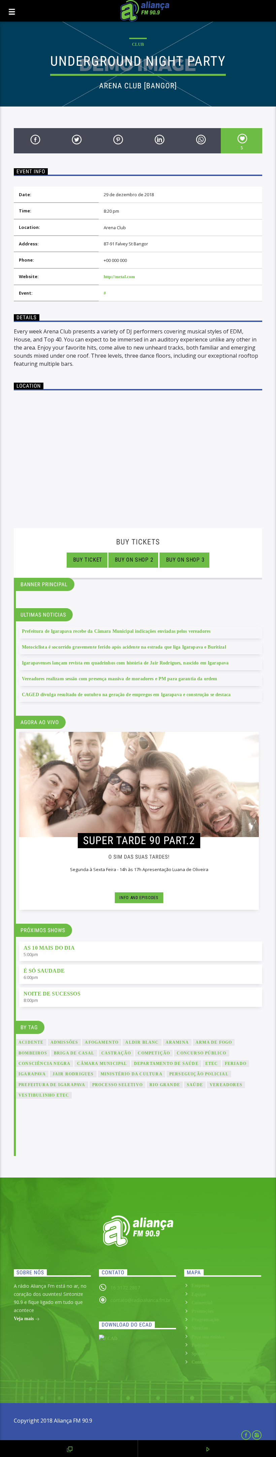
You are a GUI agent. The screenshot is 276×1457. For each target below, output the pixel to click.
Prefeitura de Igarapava (52, 1084)
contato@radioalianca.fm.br (140, 1300)
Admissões (64, 1042)
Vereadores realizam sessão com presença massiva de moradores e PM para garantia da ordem (119, 678)
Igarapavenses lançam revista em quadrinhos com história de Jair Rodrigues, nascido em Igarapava (125, 662)
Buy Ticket (86, 560)
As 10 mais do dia (49, 948)
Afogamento (101, 1042)
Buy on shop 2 (133, 560)
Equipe (199, 1294)
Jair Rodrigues (73, 1074)
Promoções (202, 1311)
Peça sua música (208, 1336)
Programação (205, 1319)
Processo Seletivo (117, 1084)
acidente (31, 1042)
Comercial (202, 1302)
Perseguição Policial (199, 1074)
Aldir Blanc (142, 1042)
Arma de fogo (214, 1042)
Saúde (195, 1084)
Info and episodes (138, 897)
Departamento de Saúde (166, 1063)
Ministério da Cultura (132, 1074)
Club (138, 44)
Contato (200, 1362)
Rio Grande (164, 1084)
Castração (116, 1053)
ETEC (211, 1063)
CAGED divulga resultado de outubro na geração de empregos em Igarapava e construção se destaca (126, 694)
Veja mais (24, 1318)
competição (154, 1053)
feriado (235, 1063)
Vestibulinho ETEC (44, 1095)
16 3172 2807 (125, 1287)
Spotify (199, 1353)
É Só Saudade (44, 971)
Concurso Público (201, 1053)
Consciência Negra (44, 1063)
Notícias (200, 1328)
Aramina (177, 1042)
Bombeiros (33, 1053)
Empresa (200, 1285)
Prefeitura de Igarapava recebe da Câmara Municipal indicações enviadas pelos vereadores (116, 631)
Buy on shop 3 (185, 560)
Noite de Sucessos (52, 994)
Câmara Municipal (102, 1063)
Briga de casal (74, 1053)
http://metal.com (119, 276)
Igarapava (32, 1074)
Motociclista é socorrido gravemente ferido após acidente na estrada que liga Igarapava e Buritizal (124, 647)
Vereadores (226, 1084)
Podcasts (200, 1345)
